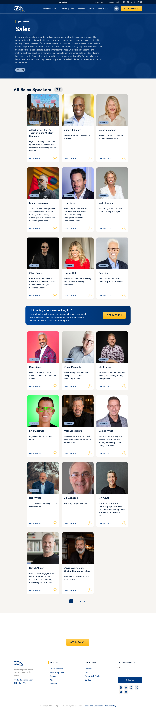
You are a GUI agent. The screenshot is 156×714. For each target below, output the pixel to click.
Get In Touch (114, 315)
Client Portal (99, 2)
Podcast (53, 683)
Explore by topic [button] (49, 8)
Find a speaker (68, 8)
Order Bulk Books (92, 676)
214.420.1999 (20, 682)
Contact (87, 679)
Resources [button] (102, 8)
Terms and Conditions (93, 705)
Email (120, 668)
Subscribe (130, 680)
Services (81, 8)
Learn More (34, 158)
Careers (88, 668)
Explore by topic (57, 672)
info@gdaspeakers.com (24, 679)
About (91, 8)
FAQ (86, 672)
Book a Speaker (131, 8)
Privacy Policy (110, 705)
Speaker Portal (114, 2)
